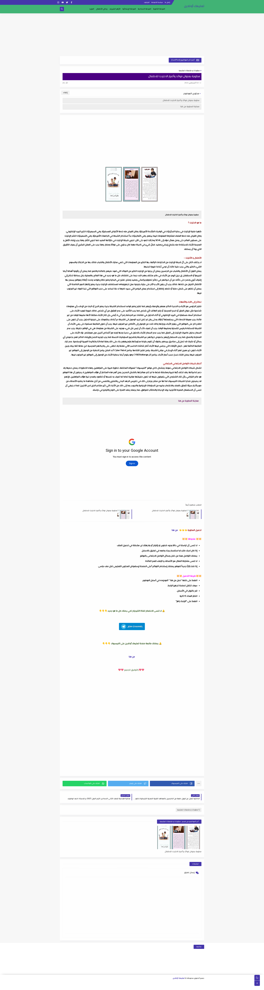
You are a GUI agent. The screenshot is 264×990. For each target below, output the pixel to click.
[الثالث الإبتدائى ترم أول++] (83, 983)
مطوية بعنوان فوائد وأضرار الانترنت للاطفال (181, 100)
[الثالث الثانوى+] (171, 983)
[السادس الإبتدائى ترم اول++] (184, 987)
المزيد (91, 9)
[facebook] (71, 2)
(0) (64, 83)
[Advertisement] (132, 34)
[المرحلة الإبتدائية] (119, 983)
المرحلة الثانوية (159, 9)
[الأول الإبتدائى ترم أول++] (110, 983)
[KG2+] (145, 987)
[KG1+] (158, 987)
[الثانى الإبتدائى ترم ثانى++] (92, 983)
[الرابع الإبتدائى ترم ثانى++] (66, 983)
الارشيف (146, 2)
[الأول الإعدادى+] (158, 983)
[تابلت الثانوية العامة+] (123, 987)
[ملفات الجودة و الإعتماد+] (118, 987)
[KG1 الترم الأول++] (154, 987)
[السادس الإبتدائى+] (189, 987)
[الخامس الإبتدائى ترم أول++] (198, 987)
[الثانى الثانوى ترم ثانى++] (176, 983)
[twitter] (67, 2)
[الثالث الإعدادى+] (132, 983)
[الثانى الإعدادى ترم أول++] (141, 983)
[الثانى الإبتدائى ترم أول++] (97, 983)
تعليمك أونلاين (194, 6)
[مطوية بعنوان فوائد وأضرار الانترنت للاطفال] (178, 837)
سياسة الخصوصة (157, 2)
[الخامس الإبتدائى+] (202, 987)
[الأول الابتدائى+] (114, 983)
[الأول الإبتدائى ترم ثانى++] (105, 983)
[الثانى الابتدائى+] (101, 983)
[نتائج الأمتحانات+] (101, 987)
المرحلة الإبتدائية (129, 9)
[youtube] (62, 2)
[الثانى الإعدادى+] (145, 983)
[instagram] (58, 2)
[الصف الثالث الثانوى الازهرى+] (171, 987)
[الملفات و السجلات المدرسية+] (110, 987)
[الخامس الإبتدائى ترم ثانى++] (193, 987)
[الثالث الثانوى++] (167, 983)
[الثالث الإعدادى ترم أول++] (127, 983)
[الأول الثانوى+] (198, 983)
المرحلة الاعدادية (144, 9)
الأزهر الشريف (114, 9)
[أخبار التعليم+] (127, 987)
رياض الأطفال (101, 9)
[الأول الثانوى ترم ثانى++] (189, 983)
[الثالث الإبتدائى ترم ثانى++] (79, 983)
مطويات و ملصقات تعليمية (189, 70)
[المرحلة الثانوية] (202, 983)
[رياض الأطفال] (162, 987)
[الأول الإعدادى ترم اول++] (154, 983)
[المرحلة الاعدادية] (163, 983)
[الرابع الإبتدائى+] (75, 983)
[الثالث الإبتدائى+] (88, 983)
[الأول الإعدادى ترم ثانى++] (149, 983)
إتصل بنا (167, 2)
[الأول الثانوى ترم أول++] (193, 983)
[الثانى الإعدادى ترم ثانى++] (136, 983)
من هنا (175, 530)
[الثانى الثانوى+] (185, 983)
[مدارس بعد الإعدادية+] (105, 987)
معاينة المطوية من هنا (189, 106)
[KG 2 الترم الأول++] (140, 987)
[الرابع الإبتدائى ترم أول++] (70, 983)
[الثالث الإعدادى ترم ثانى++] (123, 983)
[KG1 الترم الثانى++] (149, 987)
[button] (172, 783)
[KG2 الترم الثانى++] (136, 987)
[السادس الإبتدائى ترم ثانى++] (180, 987)
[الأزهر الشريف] (176, 987)
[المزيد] (132, 987)
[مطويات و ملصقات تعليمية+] (114, 987)
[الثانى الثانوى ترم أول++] (180, 983)
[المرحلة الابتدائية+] (167, 987)
